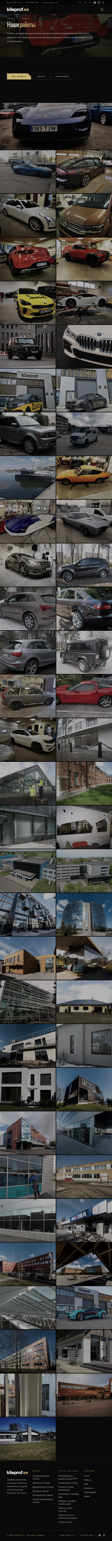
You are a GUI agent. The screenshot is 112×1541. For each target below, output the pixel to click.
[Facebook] (95, 3)
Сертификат (90, 1492)
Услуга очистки (65, 1522)
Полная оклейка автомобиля (66, 1488)
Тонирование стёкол (68, 1483)
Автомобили (62, 76)
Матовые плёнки (41, 1491)
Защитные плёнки (41, 1483)
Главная (11, 19)
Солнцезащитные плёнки (41, 1477)
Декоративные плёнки (43, 1487)
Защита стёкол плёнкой (65, 1509)
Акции (87, 1496)
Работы (87, 1480)
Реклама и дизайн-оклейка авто (67, 1502)
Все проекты (19, 76)
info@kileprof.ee (49, 2)
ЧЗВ (86, 1484)
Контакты (88, 1488)
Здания (41, 76)
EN (80, 2)
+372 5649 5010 (32, 2)
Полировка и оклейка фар (68, 1495)
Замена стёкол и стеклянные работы (67, 1516)
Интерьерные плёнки (43, 1495)
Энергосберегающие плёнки (43, 1500)
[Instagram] (99, 3)
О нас (87, 1476)
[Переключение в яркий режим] (103, 3)
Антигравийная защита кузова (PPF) (68, 1477)
